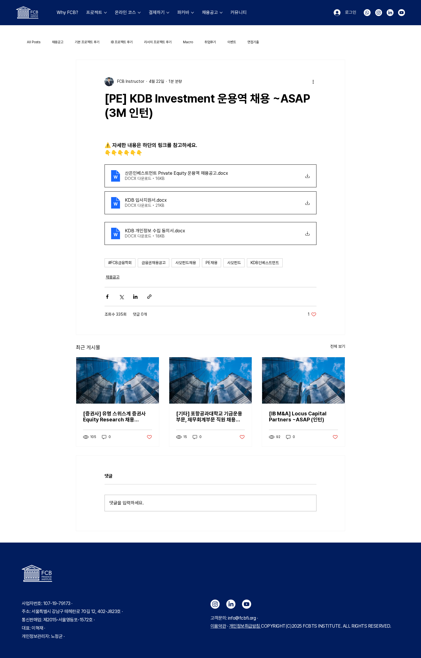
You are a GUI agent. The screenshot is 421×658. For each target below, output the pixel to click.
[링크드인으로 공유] (135, 296)
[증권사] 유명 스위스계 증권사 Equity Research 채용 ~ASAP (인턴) (114, 416)
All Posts (33, 42)
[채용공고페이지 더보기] (221, 12)
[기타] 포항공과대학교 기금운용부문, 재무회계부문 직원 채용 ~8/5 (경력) (209, 416)
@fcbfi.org (245, 618)
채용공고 (57, 42)
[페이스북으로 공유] (107, 296)
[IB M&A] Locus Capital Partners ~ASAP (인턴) (297, 416)
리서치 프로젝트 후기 (158, 42)
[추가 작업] (313, 81)
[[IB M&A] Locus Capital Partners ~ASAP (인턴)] (303, 380)
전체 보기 (337, 346)
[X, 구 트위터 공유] (121, 296)
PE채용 (211, 262)
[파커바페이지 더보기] (192, 12)
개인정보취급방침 (245, 626)
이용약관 (218, 626)
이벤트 (231, 42)
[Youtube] (401, 12)
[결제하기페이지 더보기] (167, 12)
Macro (188, 42)
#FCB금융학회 (120, 262)
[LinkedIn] (390, 12)
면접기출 (253, 42)
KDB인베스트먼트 (265, 262)
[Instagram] (378, 12)
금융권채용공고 (153, 262)
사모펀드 (234, 262)
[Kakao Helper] (367, 12)
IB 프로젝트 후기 (122, 42)
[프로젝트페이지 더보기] (105, 12)
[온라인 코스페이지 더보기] (139, 12)
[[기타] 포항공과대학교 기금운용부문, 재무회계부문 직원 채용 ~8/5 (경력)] (210, 380)
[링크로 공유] (149, 296)
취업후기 (210, 42)
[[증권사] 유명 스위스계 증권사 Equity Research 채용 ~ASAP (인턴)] (117, 380)
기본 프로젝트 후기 (87, 42)
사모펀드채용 (185, 262)
